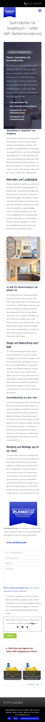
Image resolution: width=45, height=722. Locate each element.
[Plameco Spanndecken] (10, 8)
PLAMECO (18, 702)
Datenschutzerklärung (29, 718)
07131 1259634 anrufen (16, 542)
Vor (37, 684)
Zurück (31, 684)
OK (9, 718)
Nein (15, 718)
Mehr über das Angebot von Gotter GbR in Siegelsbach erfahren (21, 650)
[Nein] (42, 714)
